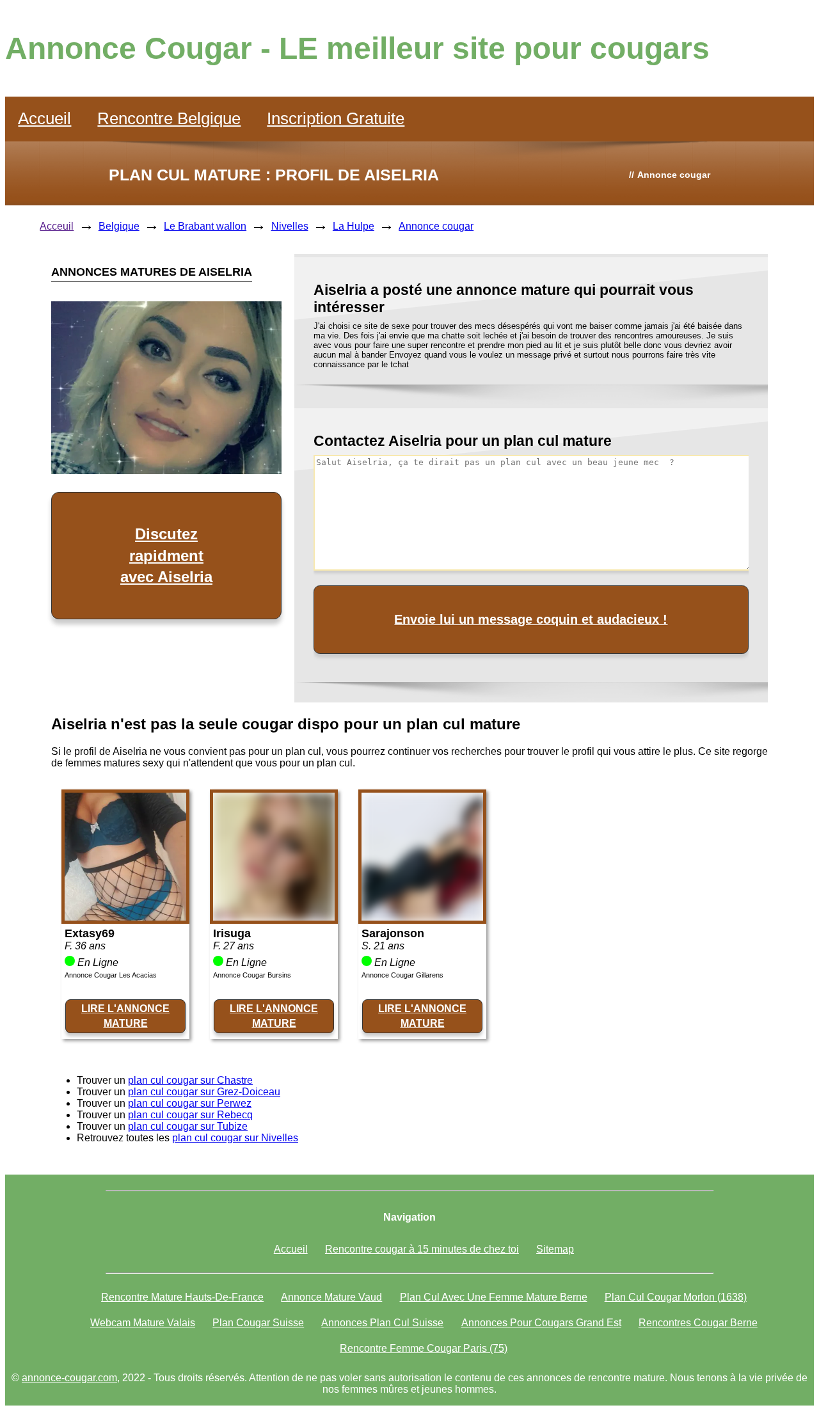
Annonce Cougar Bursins (252, 975)
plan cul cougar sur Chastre (190, 1080)
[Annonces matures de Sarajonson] (422, 917)
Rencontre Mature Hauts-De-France (182, 1297)
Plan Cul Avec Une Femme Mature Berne (493, 1297)
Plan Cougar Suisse (258, 1322)
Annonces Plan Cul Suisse (382, 1322)
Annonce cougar (436, 226)
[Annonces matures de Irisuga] (274, 917)
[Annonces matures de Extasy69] (125, 917)
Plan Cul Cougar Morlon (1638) (676, 1297)
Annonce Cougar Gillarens (402, 975)
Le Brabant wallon (205, 226)
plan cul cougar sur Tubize (188, 1126)
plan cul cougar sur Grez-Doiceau (204, 1091)
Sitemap (555, 1249)
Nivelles (289, 226)
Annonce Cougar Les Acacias (111, 975)
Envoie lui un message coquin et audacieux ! (530, 619)
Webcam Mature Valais (142, 1322)
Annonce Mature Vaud (331, 1297)
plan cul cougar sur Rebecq (190, 1114)
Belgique (119, 226)
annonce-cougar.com (69, 1377)
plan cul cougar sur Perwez (189, 1103)
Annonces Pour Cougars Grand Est (541, 1322)
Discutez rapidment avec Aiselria (166, 555)
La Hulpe (353, 226)
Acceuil (57, 226)
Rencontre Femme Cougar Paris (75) (423, 1348)
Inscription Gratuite (335, 118)
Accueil (44, 118)
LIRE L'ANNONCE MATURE (125, 1015)
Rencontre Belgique (169, 118)
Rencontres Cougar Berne (698, 1322)
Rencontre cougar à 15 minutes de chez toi (422, 1249)
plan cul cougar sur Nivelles (235, 1137)
